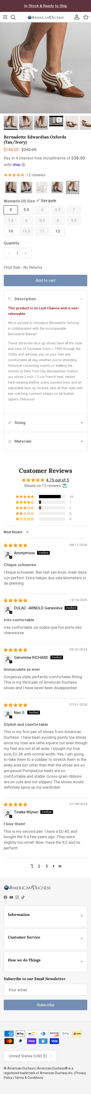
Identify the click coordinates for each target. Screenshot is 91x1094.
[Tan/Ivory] (72, 188)
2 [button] (39, 866)
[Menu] (5, 17)
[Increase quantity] (27, 253)
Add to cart (46, 280)
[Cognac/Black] (11, 188)
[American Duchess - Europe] (46, 17)
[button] (25, 496)
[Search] (15, 17)
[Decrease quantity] (8, 253)
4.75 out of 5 (57, 480)
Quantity (11, 243)
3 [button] (47, 866)
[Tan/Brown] (57, 188)
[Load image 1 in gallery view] (45, 67)
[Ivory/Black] (26, 188)
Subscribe (45, 1004)
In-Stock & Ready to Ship (45, 6)
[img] (15, 545)
